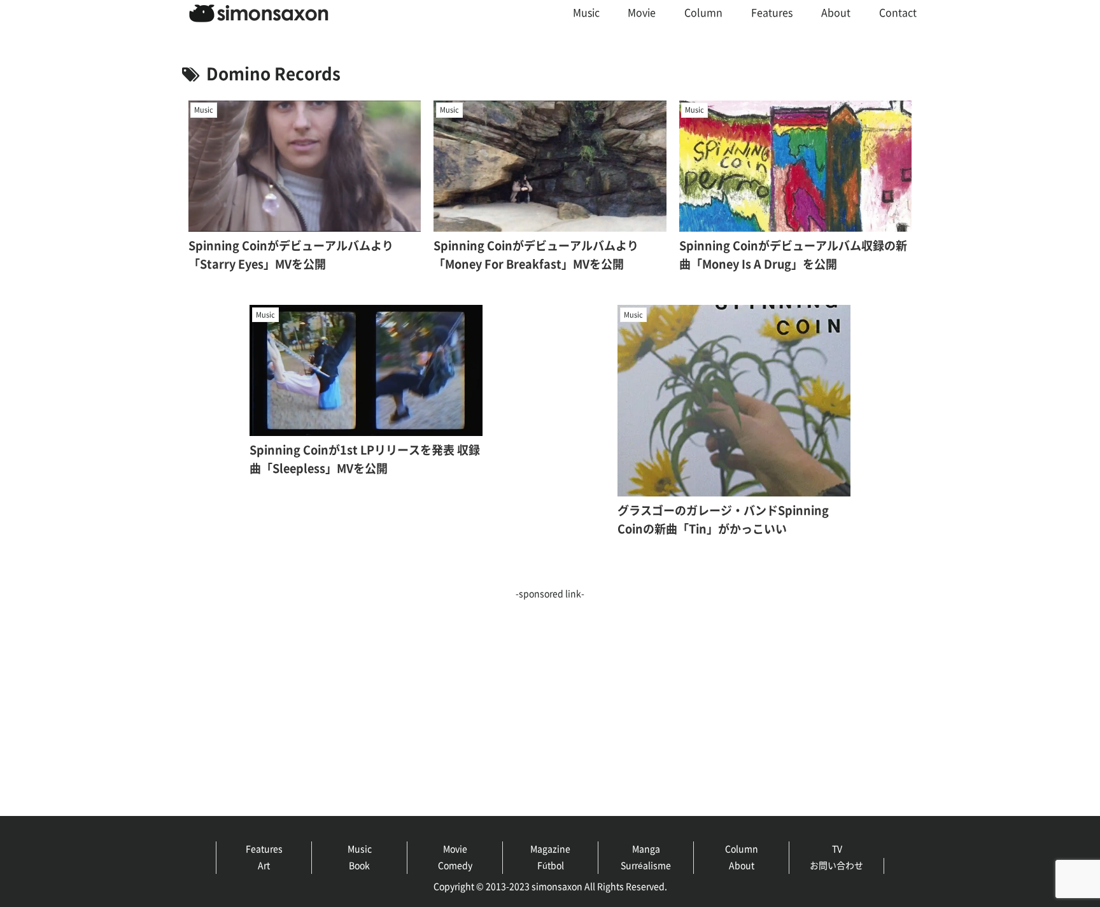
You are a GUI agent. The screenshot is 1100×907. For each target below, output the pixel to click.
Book (359, 865)
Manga (646, 849)
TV (837, 849)
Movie (455, 849)
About (741, 865)
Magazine (550, 849)
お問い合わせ (836, 865)
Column (741, 849)
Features (264, 849)
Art (264, 865)
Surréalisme (646, 865)
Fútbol (550, 865)
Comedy (455, 865)
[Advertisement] (506, 691)
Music (360, 849)
